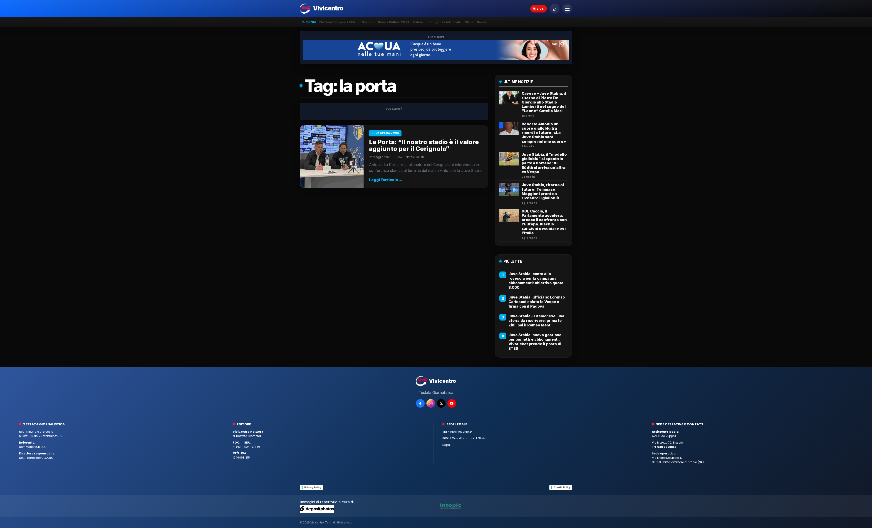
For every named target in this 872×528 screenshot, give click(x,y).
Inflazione (366, 22)
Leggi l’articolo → (385, 180)
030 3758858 (666, 447)
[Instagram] (430, 403)
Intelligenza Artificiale (443, 22)
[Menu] (567, 9)
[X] (441, 403)
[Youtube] (451, 403)
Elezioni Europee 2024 (337, 22)
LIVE (540, 8)
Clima (469, 22)
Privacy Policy (312, 487)
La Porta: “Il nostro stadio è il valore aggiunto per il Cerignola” (424, 145)
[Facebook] (420, 403)
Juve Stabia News (385, 133)
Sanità (482, 22)
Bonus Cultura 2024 (393, 22)
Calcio (418, 22)
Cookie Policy (562, 487)
